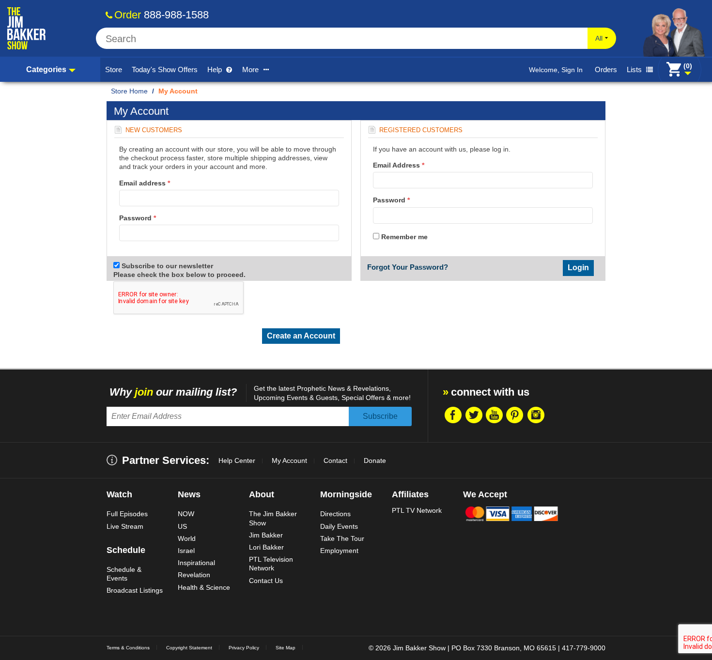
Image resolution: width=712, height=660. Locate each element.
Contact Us (266, 580)
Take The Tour (342, 538)
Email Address (398, 165)
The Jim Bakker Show (273, 518)
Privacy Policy (244, 647)
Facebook (452, 415)
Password (137, 218)
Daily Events (339, 526)
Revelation (194, 575)
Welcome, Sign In (556, 70)
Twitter (473, 415)
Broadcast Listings (135, 590)
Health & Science (204, 587)
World (187, 538)
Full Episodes (127, 514)
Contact (335, 460)
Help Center (236, 460)
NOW (186, 514)
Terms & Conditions (128, 647)
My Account (289, 460)
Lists (635, 69)
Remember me (403, 237)
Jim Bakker (266, 535)
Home (138, 91)
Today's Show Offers (165, 69)
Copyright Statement (189, 647)
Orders (606, 69)
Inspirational (196, 563)
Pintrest (515, 415)
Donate (375, 460)
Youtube (494, 415)
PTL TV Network (417, 510)
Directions (335, 514)
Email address (144, 183)
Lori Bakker (266, 547)
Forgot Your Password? (407, 267)
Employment (339, 550)
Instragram (535, 415)
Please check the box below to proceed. (180, 274)
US (182, 526)
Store (113, 69)
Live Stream (125, 526)
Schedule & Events (124, 574)
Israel (186, 550)
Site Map (285, 647)
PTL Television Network (271, 563)
